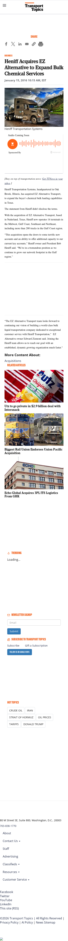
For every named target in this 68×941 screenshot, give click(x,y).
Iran (30, 710)
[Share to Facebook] (6, 44)
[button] (33, 44)
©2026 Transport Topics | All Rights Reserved (31, 918)
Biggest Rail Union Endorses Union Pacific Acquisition (33, 451)
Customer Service (15, 879)
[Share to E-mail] (27, 44)
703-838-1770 (8, 826)
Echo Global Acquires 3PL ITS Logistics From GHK (31, 495)
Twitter (5, 896)
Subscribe (13, 645)
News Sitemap (45, 922)
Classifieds (10, 864)
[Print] (40, 44)
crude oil (15, 710)
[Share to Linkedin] (20, 44)
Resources (10, 872)
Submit (14, 631)
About (7, 833)
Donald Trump (33, 724)
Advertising (10, 856)
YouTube (6, 900)
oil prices (44, 717)
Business (9, 55)
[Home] (34, 7)
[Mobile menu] (4, 5)
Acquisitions (13, 361)
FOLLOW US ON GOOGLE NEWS (20, 652)
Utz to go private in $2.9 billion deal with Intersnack (33, 408)
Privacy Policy (9, 922)
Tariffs (14, 724)
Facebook (6, 892)
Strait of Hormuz (21, 717)
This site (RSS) (9, 908)
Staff (6, 849)
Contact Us (10, 841)
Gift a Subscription (36, 645)
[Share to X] (13, 44)
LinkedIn (5, 904)
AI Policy (27, 922)
